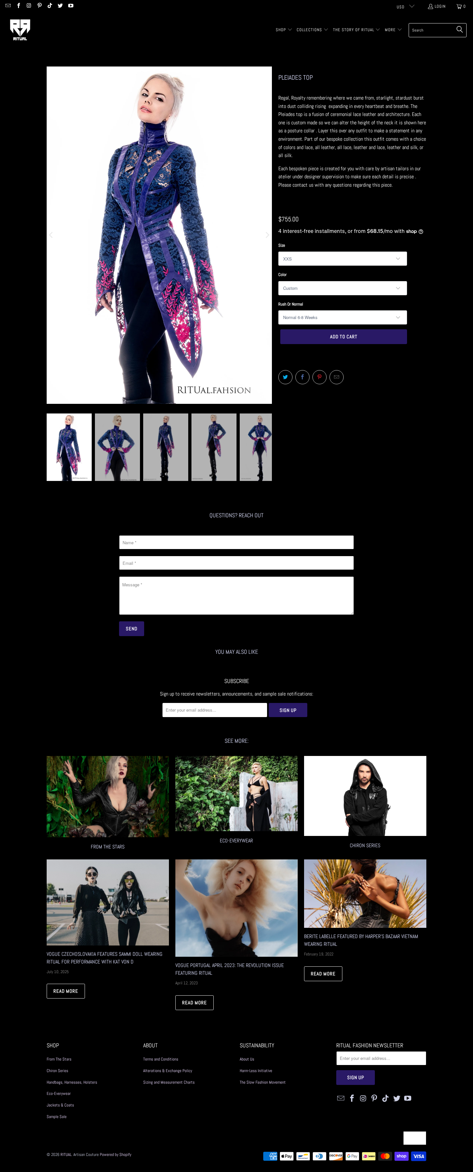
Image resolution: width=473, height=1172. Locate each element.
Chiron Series (57, 1070)
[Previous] (51, 235)
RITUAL (65, 1154)
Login (440, 6)
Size (281, 245)
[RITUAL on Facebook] (18, 6)
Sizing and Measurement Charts (169, 1082)
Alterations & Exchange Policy (167, 1070)
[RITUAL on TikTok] (49, 6)
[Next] (267, 235)
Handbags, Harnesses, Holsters (72, 1082)
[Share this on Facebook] (302, 377)
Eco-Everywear (236, 803)
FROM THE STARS (108, 803)
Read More (65, 991)
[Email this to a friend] (336, 377)
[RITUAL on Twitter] (60, 6)
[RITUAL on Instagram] (29, 6)
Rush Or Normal (290, 304)
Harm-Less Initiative (256, 1070)
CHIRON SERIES (365, 803)
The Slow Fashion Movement (263, 1082)
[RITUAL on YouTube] (70, 6)
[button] (284, 30)
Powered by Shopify (115, 1154)
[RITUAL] (20, 30)
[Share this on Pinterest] (319, 377)
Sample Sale (57, 1116)
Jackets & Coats (60, 1105)
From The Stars (59, 1059)
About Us (247, 1059)
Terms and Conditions (160, 1059)
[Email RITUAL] (8, 6)
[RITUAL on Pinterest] (39, 6)
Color (282, 274)
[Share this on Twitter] (285, 377)
